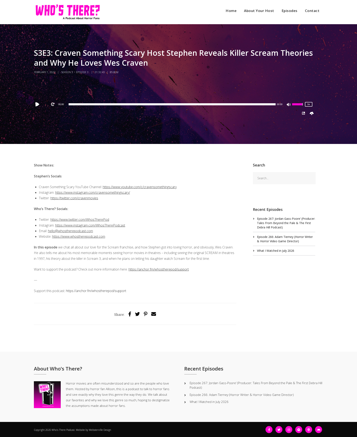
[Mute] (289, 105)
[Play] (38, 104)
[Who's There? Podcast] (67, 12)
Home (231, 10)
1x (308, 104)
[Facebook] (269, 429)
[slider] (298, 107)
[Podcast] (308, 429)
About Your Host (259, 10)
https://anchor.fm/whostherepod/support (96, 291)
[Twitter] (137, 314)
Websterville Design (100, 430)
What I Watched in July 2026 (275, 251)
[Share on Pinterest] (145, 314)
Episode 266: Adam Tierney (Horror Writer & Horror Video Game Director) (242, 395)
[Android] (318, 429)
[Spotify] (298, 429)
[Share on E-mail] (153, 314)
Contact (312, 10)
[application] (172, 104)
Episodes (290, 10)
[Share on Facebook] (129, 314)
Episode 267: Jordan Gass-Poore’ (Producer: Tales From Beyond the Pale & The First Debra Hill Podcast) (286, 223)
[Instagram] (288, 429)
